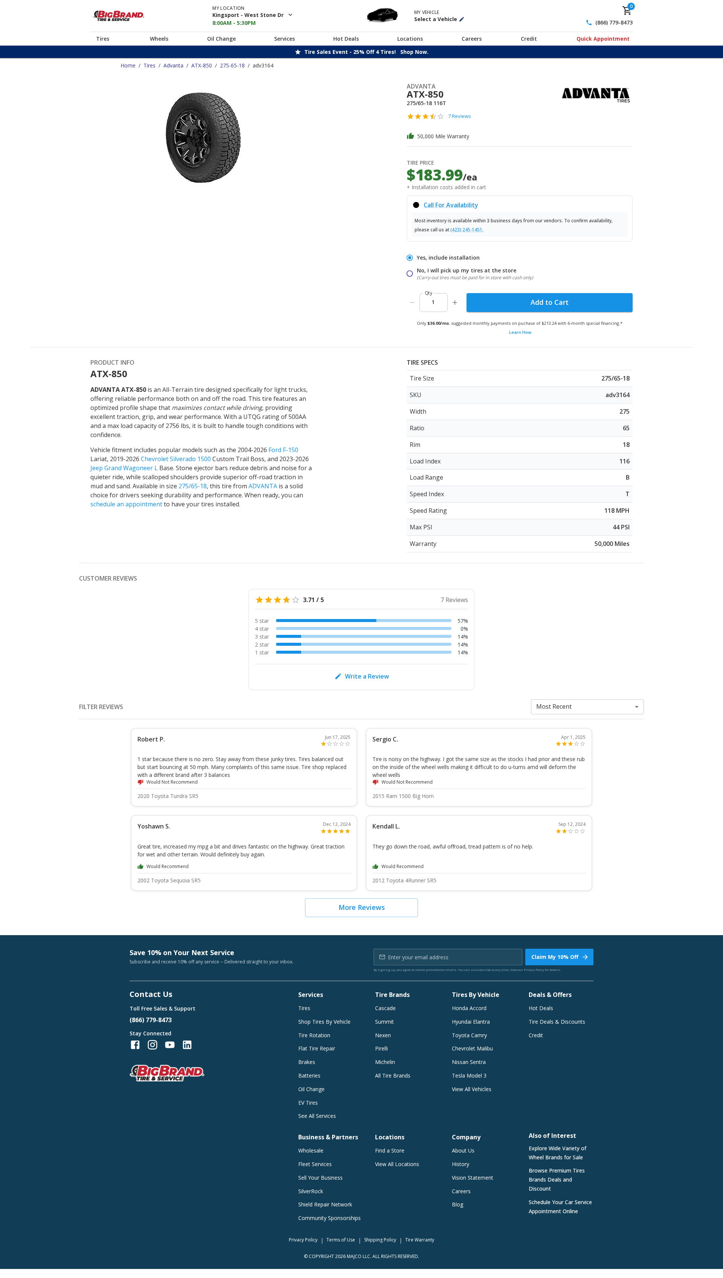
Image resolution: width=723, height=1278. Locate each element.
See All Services (317, 1115)
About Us (463, 1150)
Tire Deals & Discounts (557, 1021)
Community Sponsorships (329, 1217)
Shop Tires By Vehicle (324, 1021)
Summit (384, 1021)
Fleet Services (315, 1164)
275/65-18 (192, 486)
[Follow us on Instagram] (152, 1044)
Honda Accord (469, 1008)
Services (284, 38)
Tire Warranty (419, 1240)
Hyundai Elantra (471, 1021)
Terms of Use (340, 1240)
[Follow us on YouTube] (169, 1044)
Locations (410, 38)
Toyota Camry (469, 1035)
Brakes (306, 1062)
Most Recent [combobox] (554, 706)
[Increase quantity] (455, 302)
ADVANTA (263, 486)
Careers (472, 38)
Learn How (520, 332)
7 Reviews (459, 116)
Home (128, 65)
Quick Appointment (603, 38)
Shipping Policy (380, 1240)
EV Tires (308, 1102)
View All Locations (397, 1164)
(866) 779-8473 (614, 22)
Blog (457, 1204)
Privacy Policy (534, 970)
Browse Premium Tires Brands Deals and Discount (557, 1179)
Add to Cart (550, 302)
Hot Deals (346, 38)
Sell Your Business (320, 1177)
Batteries (309, 1075)
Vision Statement (472, 1177)
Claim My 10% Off (554, 956)
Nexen (383, 1035)
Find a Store (389, 1150)
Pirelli (381, 1048)
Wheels (159, 38)
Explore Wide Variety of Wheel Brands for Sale (557, 1153)
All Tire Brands (392, 1075)
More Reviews (362, 907)
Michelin (385, 1062)
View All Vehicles (471, 1089)
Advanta (173, 65)
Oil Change (221, 38)
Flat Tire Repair (316, 1048)
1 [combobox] (433, 302)
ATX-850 (201, 65)
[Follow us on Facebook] (135, 1044)
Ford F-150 (283, 450)
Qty (428, 293)
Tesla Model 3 (469, 1075)
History (460, 1164)
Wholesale (310, 1150)
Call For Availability (451, 205)
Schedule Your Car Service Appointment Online (560, 1207)
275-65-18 (232, 65)
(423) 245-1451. (467, 229)
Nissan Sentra (469, 1062)
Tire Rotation (314, 1035)
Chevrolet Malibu (472, 1048)
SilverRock (310, 1191)
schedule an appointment (126, 504)
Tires (102, 38)
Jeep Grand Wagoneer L (124, 468)
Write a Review (367, 676)
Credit (529, 38)
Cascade (385, 1008)
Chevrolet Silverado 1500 (176, 459)
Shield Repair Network (325, 1204)
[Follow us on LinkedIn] (187, 1044)
